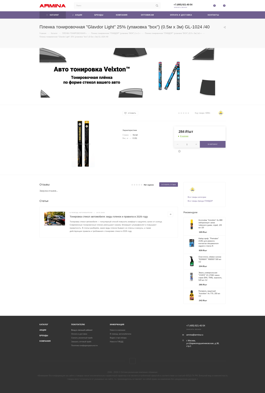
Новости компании (117, 330)
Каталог (43, 325)
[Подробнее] (170, 214)
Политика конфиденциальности (84, 345)
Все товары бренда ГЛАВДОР (200, 201)
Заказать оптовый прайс (81, 342)
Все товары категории (197, 197)
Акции (42, 330)
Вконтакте (133, 361)
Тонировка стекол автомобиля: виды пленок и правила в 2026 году (109, 216)
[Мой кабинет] (204, 6)
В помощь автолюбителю (120, 334)
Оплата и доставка (79, 334)
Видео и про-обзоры (118, 338)
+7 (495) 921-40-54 (183, 4)
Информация (117, 325)
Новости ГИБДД (116, 342)
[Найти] (157, 5)
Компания (45, 341)
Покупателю (78, 325)
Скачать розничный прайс (82, 338)
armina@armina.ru (194, 335)
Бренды (43, 336)
